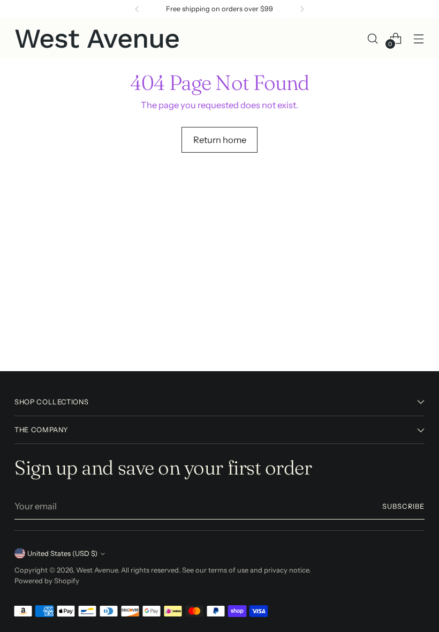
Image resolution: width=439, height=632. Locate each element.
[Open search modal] (373, 38)
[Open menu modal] (419, 38)
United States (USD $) (62, 554)
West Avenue (97, 570)
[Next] (302, 9)
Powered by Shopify (46, 581)
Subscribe (403, 506)
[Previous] (137, 9)
